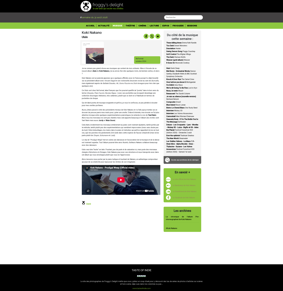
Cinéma (142, 25)
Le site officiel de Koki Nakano (184, 179)
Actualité (103, 25)
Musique (117, 25)
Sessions (192, 25)
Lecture (154, 25)
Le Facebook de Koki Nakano (183, 198)
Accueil (91, 25)
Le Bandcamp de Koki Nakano (183, 185)
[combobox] (183, 17)
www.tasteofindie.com (141, 288)
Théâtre (130, 25)
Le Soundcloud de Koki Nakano (184, 191)
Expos (165, 25)
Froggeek (178, 25)
